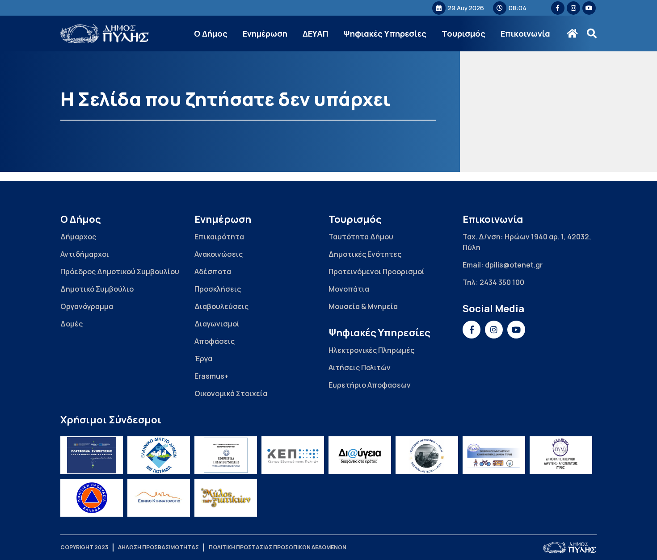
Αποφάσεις (214, 341)
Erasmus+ (211, 376)
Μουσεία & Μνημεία (363, 306)
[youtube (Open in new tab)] (589, 8)
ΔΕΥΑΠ (315, 33)
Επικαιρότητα (219, 237)
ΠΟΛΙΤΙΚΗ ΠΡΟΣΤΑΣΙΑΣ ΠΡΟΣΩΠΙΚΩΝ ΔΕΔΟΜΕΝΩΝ (277, 547)
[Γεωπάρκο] (427, 455)
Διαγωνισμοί (217, 324)
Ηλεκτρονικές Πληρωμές (371, 350)
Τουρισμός (463, 33)
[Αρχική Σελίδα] (105, 33)
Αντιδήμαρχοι (84, 254)
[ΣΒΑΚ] (494, 455)
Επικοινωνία (525, 33)
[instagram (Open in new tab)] (573, 8)
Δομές (71, 324)
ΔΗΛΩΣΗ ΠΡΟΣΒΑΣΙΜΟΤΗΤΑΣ (158, 547)
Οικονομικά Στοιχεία (230, 393)
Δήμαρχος (78, 237)
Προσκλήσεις (217, 289)
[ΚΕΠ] (292, 455)
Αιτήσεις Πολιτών (359, 367)
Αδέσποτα (212, 271)
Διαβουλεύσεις (221, 306)
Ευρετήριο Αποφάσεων (369, 385)
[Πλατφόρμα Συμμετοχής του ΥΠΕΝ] (91, 455)
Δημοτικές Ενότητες (364, 254)
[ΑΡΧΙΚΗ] (572, 33)
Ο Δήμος (210, 33)
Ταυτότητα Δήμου (360, 237)
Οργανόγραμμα (86, 306)
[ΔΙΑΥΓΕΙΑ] (359, 455)
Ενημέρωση (265, 33)
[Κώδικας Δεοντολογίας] (225, 455)
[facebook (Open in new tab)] (557, 8)
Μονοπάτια (348, 289)
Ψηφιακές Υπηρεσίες (385, 33)
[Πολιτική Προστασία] (91, 498)
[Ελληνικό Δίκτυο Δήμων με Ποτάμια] (158, 455)
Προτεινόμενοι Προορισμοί (376, 271)
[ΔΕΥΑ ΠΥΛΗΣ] (561, 455)
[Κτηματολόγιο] (158, 498)
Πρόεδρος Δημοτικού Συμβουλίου (119, 271)
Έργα (203, 359)
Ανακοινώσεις (218, 254)
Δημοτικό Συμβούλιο (97, 289)
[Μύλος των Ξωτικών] (225, 498)
